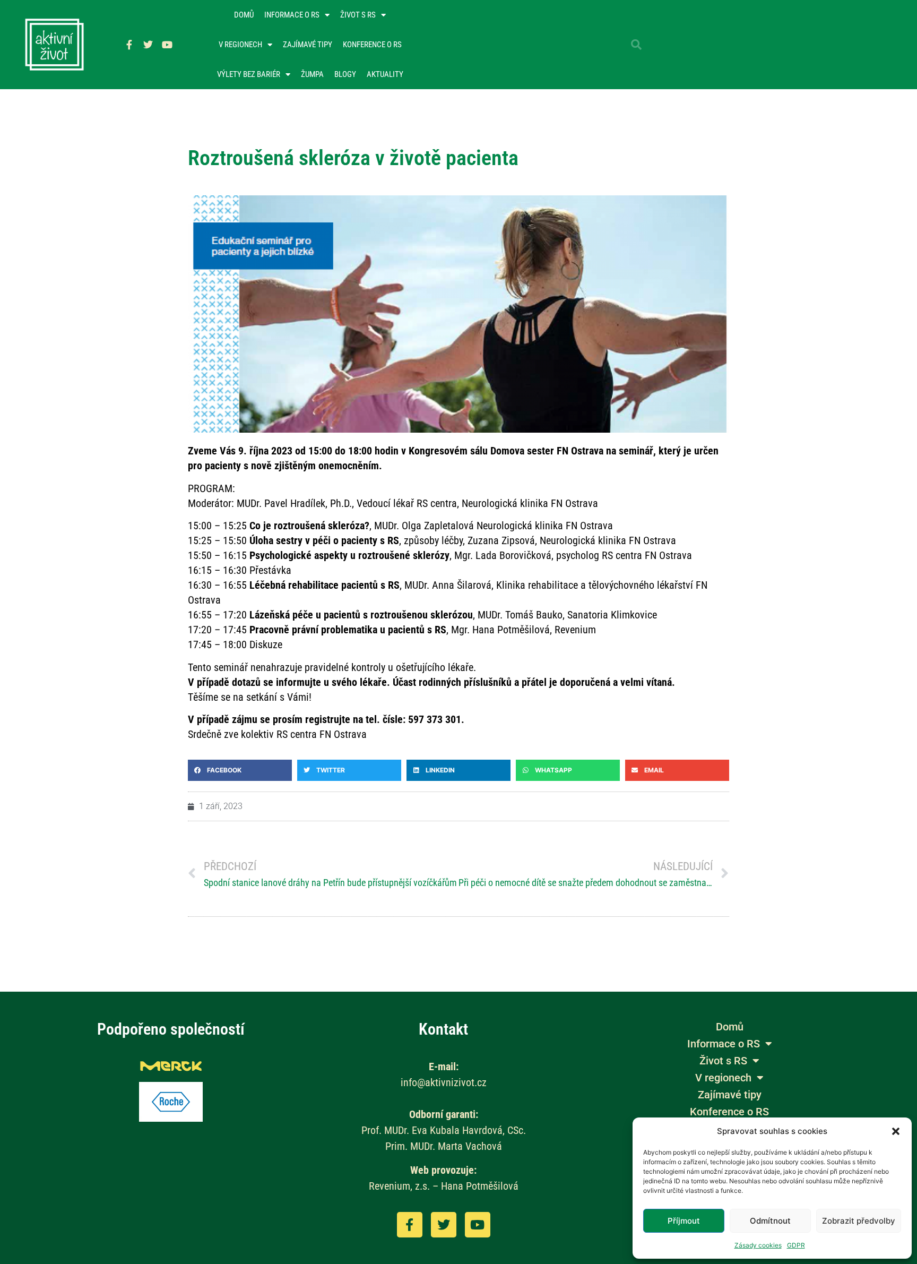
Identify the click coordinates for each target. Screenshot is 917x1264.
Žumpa (312, 74)
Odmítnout (770, 1221)
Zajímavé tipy (307, 44)
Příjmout (684, 1221)
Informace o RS (291, 15)
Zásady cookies (758, 1245)
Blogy (345, 74)
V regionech (240, 44)
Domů (244, 15)
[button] (895, 1131)
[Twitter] (148, 44)
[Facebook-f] (129, 44)
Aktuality (385, 74)
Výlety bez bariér (248, 74)
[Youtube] (167, 44)
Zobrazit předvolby (858, 1221)
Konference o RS (372, 44)
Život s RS (358, 15)
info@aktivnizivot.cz (444, 1082)
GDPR (796, 1245)
